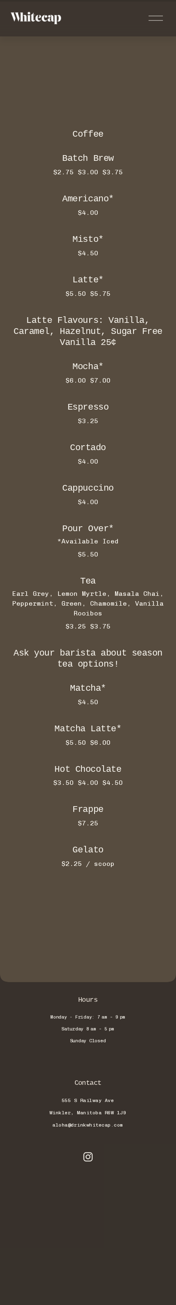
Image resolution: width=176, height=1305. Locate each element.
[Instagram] (88, 1157)
